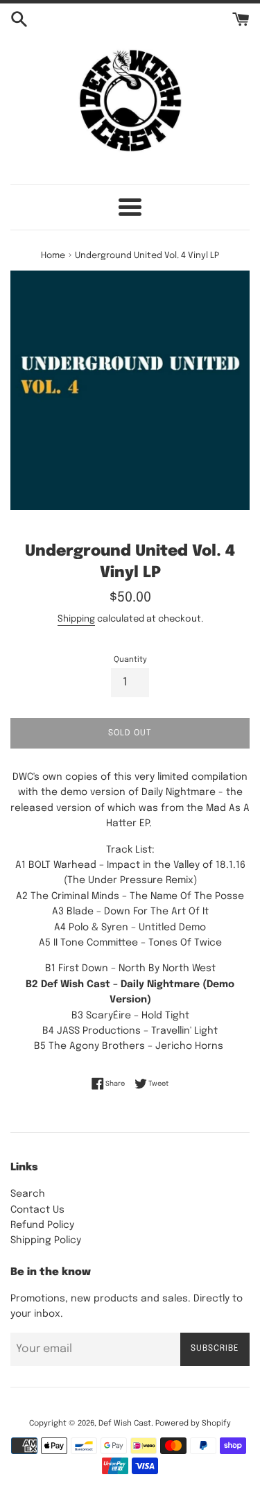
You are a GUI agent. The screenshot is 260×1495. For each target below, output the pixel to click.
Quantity (130, 660)
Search (27, 1194)
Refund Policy (42, 1225)
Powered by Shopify (193, 1423)
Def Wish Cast (124, 1423)
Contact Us (37, 1210)
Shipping (76, 619)
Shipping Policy (45, 1240)
